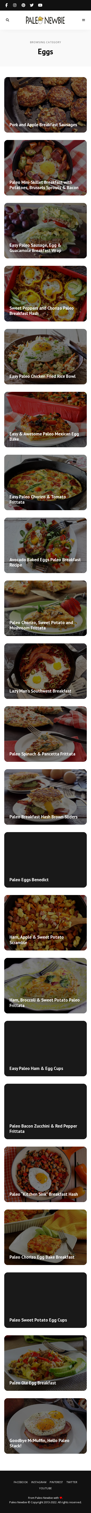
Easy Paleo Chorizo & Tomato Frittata (38, 499)
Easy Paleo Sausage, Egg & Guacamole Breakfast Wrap (35, 247)
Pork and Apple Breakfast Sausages (43, 124)
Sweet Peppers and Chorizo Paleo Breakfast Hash (42, 310)
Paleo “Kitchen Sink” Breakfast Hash (44, 1194)
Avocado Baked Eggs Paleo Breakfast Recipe (45, 562)
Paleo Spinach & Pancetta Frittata (42, 754)
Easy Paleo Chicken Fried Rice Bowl (43, 376)
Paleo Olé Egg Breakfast (33, 1383)
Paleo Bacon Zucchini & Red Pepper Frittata (43, 1128)
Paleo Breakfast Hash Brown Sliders (43, 817)
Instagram (15, 5)
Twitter (32, 5)
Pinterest (23, 5)
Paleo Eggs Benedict (29, 880)
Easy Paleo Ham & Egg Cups (36, 1068)
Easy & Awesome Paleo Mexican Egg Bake (44, 436)
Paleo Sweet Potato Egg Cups (38, 1320)
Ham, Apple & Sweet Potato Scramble (37, 939)
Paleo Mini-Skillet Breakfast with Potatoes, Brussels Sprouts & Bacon (44, 184)
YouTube (40, 5)
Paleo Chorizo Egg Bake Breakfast (42, 1257)
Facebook (6, 5)
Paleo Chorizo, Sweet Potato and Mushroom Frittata (41, 625)
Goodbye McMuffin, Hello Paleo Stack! (39, 1443)
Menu (83, 20)
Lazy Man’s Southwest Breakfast (40, 691)
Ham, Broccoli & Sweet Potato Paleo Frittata (45, 1002)
